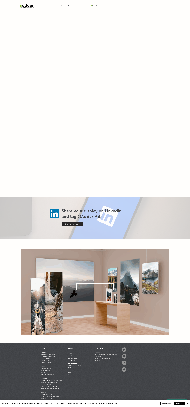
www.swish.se (50, 374)
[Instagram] (124, 363)
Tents (69, 367)
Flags (69, 372)
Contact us (98, 356)
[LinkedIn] (124, 349)
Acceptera (179, 403)
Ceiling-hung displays (74, 365)
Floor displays (72, 353)
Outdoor (70, 375)
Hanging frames (72, 363)
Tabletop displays (73, 358)
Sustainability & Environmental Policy (106, 354)
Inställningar (166, 403)
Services (97, 360)
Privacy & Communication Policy (104, 358)
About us (97, 352)
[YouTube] (124, 356)
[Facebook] (124, 369)
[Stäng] (187, 403)
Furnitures (71, 370)
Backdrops (71, 356)
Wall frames (71, 360)
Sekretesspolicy (111, 403)
